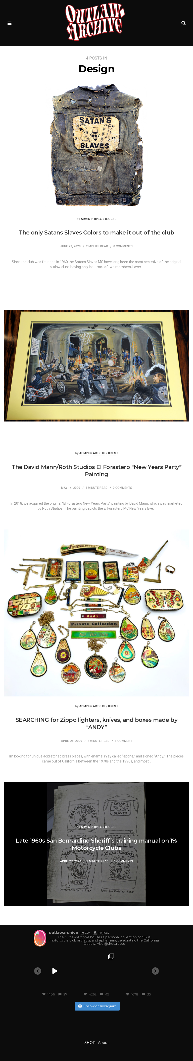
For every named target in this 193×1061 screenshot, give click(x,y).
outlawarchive (54, 955)
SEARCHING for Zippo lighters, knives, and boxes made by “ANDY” (97, 724)
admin (85, 219)
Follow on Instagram (100, 1006)
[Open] (54, 971)
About (103, 1042)
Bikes (98, 219)
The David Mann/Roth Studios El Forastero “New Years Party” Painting (96, 471)
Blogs (110, 219)
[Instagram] (69, 986)
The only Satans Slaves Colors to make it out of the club (96, 232)
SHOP (89, 1042)
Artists (99, 453)
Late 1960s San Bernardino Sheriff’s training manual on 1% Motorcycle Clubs (96, 844)
